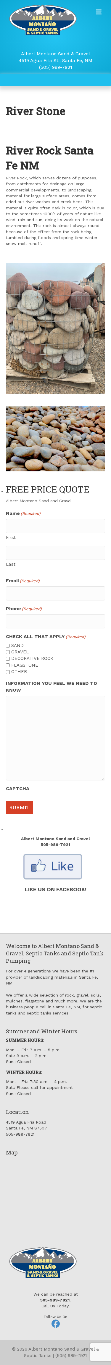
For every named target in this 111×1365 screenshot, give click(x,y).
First (11, 537)
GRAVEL (20, 652)
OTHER (19, 671)
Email (23, 580)
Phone (24, 608)
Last (10, 564)
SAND (17, 645)
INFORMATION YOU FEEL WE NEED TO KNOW (51, 686)
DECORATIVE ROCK (32, 658)
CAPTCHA (17, 788)
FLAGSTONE (24, 665)
